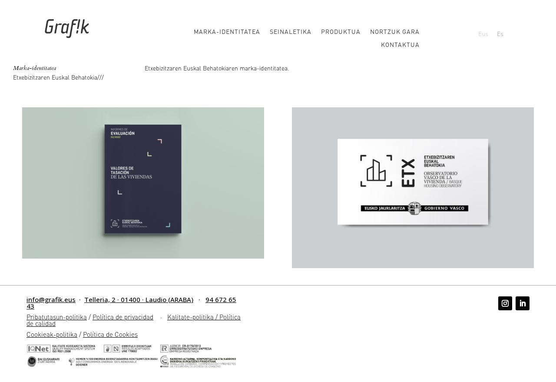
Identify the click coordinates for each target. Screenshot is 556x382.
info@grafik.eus (51, 299)
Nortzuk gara (395, 31)
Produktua (341, 31)
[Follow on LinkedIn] (523, 303)
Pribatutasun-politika (56, 316)
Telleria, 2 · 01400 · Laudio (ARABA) (138, 299)
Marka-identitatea (227, 31)
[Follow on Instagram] (505, 303)
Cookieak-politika (51, 334)
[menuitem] (483, 33)
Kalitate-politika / (193, 316)
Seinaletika (290, 31)
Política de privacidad (123, 316)
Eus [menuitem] (483, 33)
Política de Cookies (110, 334)
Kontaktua (400, 44)
